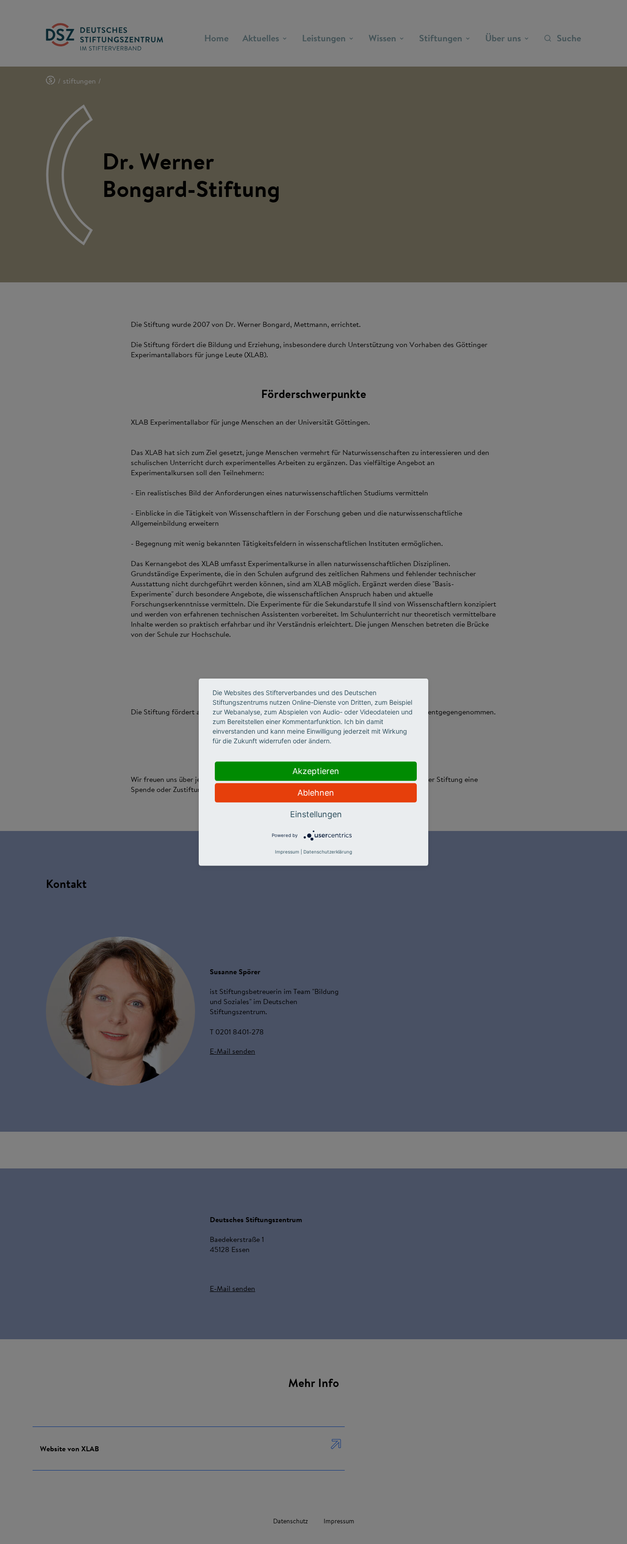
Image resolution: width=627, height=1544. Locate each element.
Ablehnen (315, 792)
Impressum (287, 851)
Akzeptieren (315, 770)
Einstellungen (316, 814)
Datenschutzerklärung (327, 851)
